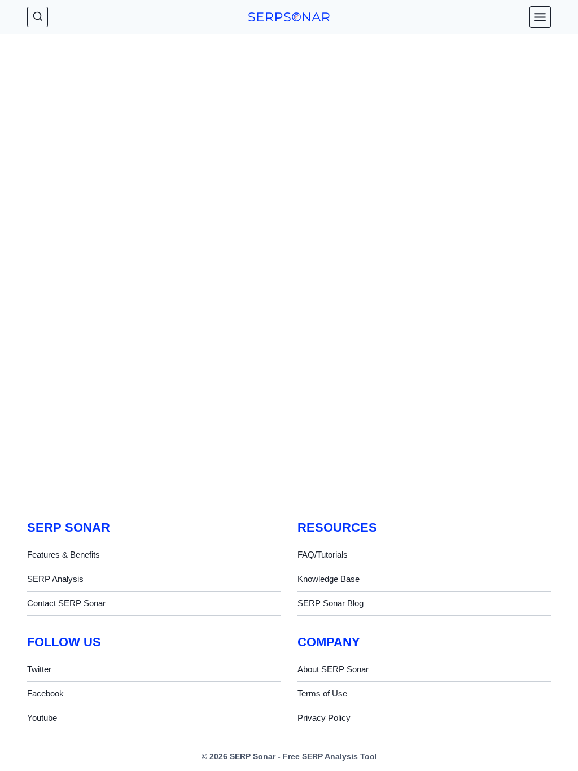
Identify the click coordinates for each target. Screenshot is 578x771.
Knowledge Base (328, 579)
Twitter (39, 669)
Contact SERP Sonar (66, 603)
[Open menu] (540, 17)
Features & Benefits (63, 554)
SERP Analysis (55, 579)
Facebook (45, 693)
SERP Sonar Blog (330, 603)
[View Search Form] (37, 17)
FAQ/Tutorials (322, 554)
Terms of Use (322, 693)
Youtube (42, 717)
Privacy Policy (324, 717)
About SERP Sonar (333, 669)
